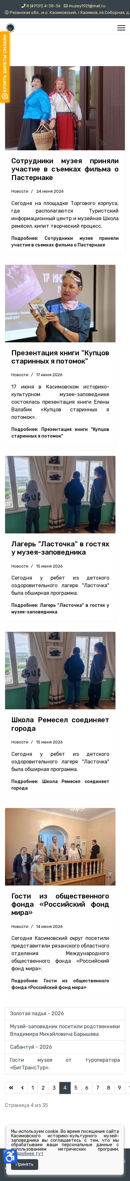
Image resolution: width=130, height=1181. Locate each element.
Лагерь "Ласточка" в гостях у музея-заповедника (60, 548)
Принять (24, 1164)
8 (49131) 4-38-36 (44, 5)
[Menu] (121, 27)
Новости (19, 191)
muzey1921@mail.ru (87, 5)
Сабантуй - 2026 (31, 1047)
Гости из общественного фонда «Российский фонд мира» (60, 904)
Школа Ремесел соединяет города (60, 724)
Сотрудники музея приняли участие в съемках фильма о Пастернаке (65, 169)
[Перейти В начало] (11, 1088)
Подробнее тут (27, 1153)
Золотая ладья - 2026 (37, 1013)
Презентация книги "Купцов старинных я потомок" (60, 357)
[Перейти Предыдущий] (22, 1088)
